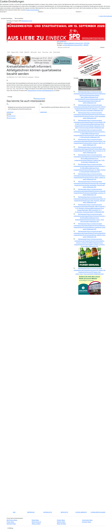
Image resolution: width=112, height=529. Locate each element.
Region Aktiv (14, 52)
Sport (39, 52)
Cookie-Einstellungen (98, 512)
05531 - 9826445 (83, 45)
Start (8, 52)
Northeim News (86, 522)
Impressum (30, 512)
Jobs (51, 52)
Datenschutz (47, 512)
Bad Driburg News (12, 520)
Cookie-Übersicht (81, 512)
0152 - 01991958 (84, 43)
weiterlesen (10, 105)
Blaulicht (26, 52)
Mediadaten (25, 21)
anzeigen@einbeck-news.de (71, 45)
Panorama (45, 52)
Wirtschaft (34, 52)
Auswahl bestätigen (6, 18)
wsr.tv (30, 21)
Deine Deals (56, 52)
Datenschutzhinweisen (32, 10)
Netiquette (64, 512)
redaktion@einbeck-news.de (71, 43)
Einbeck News (61, 520)
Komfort (78, 12)
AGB (14, 512)
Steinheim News (11, 524)
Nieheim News (61, 522)
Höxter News (10, 522)
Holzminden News (87, 520)
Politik (21, 52)
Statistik (40, 12)
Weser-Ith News (61, 524)
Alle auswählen (19, 18)
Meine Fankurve (36, 522)
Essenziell (3, 12)
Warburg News (36, 524)
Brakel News (35, 520)
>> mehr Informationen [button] (105, 16)
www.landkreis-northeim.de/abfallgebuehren (41, 84)
